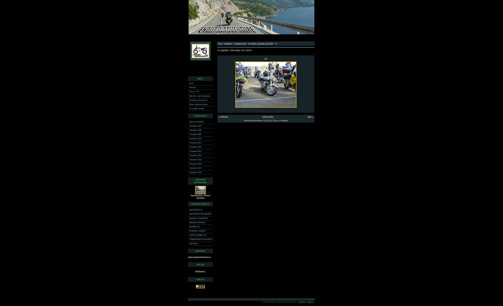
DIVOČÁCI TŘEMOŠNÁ (198, 218)
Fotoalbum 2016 (195, 164)
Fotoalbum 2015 (195, 160)
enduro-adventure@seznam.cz (199, 257)
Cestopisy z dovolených (198, 100)
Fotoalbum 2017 (195, 168)
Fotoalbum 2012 (195, 147)
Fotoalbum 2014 (195, 155)
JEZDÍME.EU (194, 227)
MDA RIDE (193, 244)
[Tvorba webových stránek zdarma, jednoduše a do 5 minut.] (278, 302)
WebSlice (302, 302)
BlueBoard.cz (200, 271)
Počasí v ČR (194, 92)
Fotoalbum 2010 (195, 139)
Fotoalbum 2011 (195, 143)
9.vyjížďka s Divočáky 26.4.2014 (260, 44)
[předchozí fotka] (222, 85)
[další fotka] (310, 85)
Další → (311, 117)
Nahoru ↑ (311, 302)
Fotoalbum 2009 (195, 134)
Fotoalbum (228, 44)
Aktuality (192, 87)
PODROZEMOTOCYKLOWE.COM (201, 239)
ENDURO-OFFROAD (197, 223)
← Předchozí (223, 117)
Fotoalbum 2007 (195, 126)
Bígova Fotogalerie (196, 122)
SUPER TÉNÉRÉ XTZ (197, 235)
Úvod (191, 83)
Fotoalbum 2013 (195, 151)
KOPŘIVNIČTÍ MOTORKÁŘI (200, 214)
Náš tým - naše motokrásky (199, 96)
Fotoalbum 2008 (195, 130)
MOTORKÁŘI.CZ (195, 210)
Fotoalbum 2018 (195, 172)
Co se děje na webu (196, 109)
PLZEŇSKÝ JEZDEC (197, 231)
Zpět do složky (268, 117)
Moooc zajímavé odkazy (198, 104)
